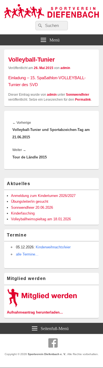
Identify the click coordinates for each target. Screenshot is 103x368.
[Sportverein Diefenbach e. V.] (51, 19)
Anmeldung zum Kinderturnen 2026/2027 (43, 196)
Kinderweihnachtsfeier (53, 247)
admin (65, 68)
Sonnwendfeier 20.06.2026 (32, 207)
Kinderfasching (23, 213)
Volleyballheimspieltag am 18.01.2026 (41, 219)
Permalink (83, 99)
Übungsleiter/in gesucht (29, 201)
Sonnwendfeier (77, 95)
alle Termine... (27, 254)
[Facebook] (53, 343)
